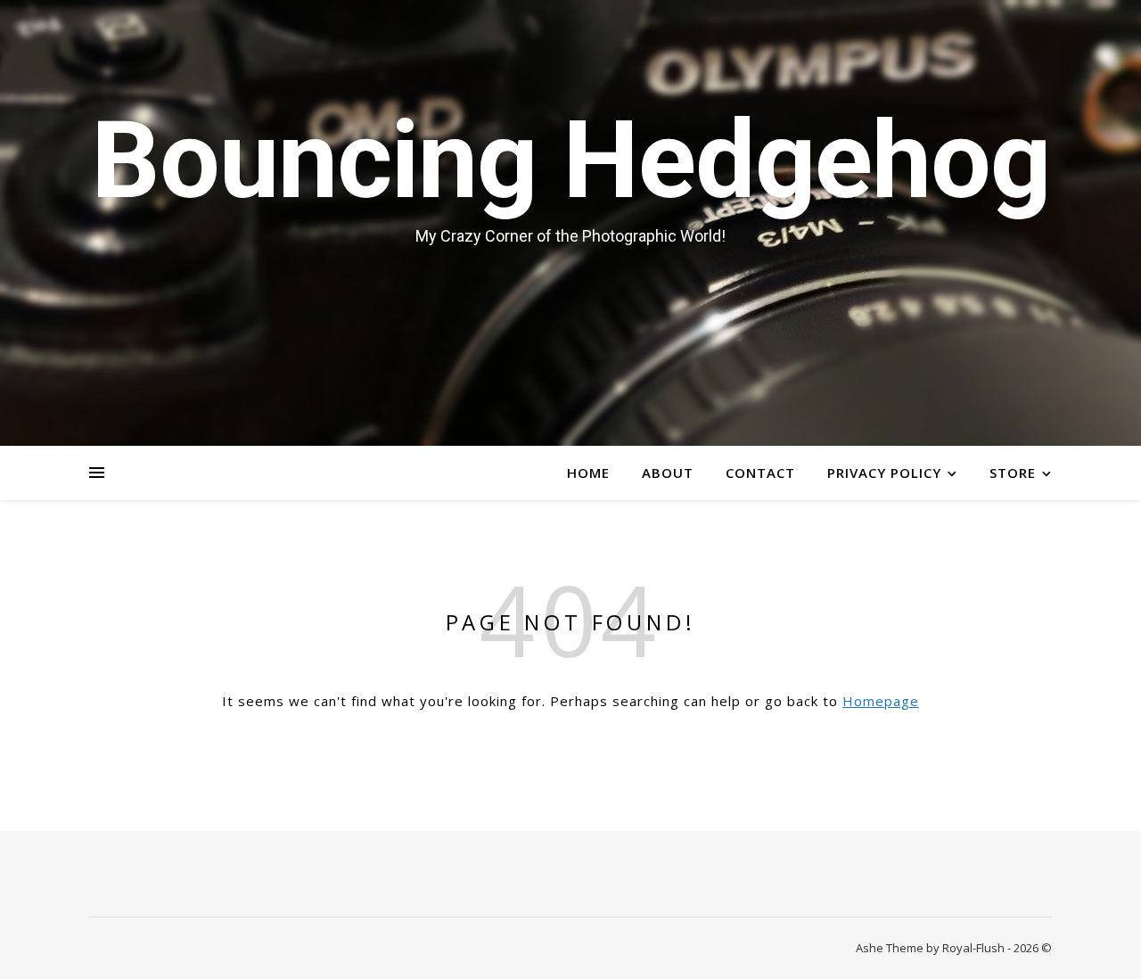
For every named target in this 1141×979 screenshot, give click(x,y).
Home (588, 472)
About (668, 472)
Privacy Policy (884, 472)
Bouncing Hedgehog (570, 160)
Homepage (880, 701)
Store (1012, 472)
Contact (760, 472)
